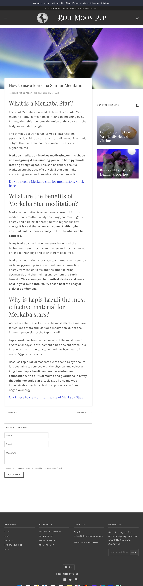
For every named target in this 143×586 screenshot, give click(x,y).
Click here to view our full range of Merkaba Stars (46, 397)
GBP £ (67, 567)
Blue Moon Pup (65, 574)
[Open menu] (8, 17)
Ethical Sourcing (13, 545)
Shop (6, 532)
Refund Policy (46, 536)
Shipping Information (50, 532)
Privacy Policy (46, 545)
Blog (6, 536)
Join (133, 552)
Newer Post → (84, 412)
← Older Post (11, 412)
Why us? (8, 540)
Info (6, 549)
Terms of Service (48, 540)
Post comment (14, 475)
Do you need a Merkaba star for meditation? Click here (46, 183)
